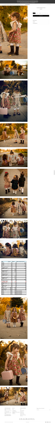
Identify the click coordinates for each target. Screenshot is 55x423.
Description (35, 20)
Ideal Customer (22, 410)
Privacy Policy (22, 411)
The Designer (14, 410)
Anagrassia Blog (14, 411)
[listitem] (21, 4)
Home (13, 409)
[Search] (47, 4)
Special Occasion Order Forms (8, 409)
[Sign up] (49, 409)
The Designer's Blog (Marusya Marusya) (16, 412)
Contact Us (13, 413)
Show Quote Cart (54, 172)
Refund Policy (35, 23)
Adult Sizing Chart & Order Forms (8, 413)
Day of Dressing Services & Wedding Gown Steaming (8, 415)
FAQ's (20, 409)
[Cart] (50, 4)
